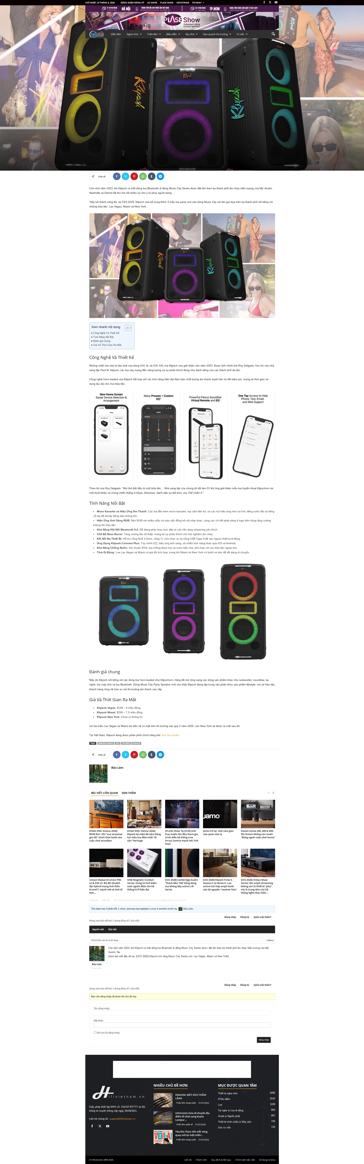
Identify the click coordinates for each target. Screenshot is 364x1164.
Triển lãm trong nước (186, 1102)
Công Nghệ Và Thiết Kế (106, 333)
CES (117, 743)
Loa (220, 1104)
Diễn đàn (116, 34)
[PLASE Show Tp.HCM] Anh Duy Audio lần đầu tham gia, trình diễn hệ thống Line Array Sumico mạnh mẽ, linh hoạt (181, 837)
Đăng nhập (230, 917)
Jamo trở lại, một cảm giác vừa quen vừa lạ (218, 832)
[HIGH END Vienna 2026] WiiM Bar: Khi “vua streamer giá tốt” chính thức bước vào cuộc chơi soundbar (106, 835)
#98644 (270, 940)
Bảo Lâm (96, 152)
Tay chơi (189, 34)
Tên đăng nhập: (102, 1008)
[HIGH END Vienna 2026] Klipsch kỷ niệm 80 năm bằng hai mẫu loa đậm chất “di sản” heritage (144, 835)
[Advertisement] (182, 1069)
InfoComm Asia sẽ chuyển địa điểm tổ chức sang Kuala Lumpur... (192, 1116)
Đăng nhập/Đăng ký (132, 2)
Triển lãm (152, 34)
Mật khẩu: (99, 1020)
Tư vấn (240, 34)
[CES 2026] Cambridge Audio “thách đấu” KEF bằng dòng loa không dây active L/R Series (181, 884)
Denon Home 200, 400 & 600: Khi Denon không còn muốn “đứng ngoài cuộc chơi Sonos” (258, 834)
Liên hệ (187, 1159)
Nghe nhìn (132, 34)
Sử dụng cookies (267, 1159)
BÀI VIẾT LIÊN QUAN (104, 793)
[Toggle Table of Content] (126, 328)
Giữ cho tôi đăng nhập (108, 1032)
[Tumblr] (151, 176)
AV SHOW (152, 2)
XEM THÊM (129, 793)
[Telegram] (160, 176)
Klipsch (136, 743)
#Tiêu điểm (224, 1099)
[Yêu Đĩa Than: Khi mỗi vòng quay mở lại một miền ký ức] (163, 1137)
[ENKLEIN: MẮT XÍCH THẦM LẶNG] (163, 1100)
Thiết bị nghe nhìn (98, 113)
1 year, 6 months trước (161, 908)
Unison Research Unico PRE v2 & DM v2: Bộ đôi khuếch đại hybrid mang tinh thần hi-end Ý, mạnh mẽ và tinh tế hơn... (105, 886)
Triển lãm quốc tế (184, 1124)
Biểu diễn (171, 34)
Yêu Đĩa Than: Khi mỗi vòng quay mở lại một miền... (191, 1133)
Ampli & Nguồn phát (229, 1116)
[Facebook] (264, 2)
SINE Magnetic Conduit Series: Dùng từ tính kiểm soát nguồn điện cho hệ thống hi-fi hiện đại (142, 884)
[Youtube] (276, 2)
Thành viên (201, 1159)
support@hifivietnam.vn (122, 1118)
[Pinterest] (134, 176)
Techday (197, 2)
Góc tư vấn (224, 1127)
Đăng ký (244, 917)
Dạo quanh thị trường (215, 34)
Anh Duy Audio (170, 735)
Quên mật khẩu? (262, 917)
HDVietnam (183, 2)
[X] (270, 2)
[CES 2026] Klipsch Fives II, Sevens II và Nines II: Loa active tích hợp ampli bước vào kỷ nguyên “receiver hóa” (220, 884)
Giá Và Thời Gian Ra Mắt (107, 345)
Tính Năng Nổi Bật (103, 337)
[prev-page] (269, 793)
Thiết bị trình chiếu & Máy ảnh (234, 1121)
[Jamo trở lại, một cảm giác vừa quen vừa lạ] (220, 814)
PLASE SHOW (166, 2)
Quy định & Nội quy (221, 1159)
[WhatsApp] (143, 176)
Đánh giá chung (101, 341)
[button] (273, 34)
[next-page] (273, 793)
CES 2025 (125, 743)
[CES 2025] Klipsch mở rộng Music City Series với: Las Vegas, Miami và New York (182, 956)
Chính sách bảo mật (245, 1159)
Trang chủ (93, 900)
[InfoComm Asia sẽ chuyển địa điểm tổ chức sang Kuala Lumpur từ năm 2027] (163, 1118)
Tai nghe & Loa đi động (122, 113)
